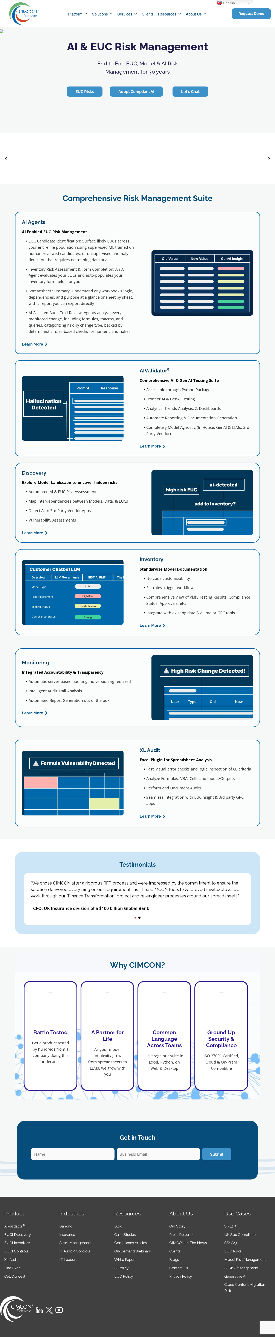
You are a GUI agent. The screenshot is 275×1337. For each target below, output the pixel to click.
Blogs (174, 1259)
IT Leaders (68, 1259)
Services (124, 14)
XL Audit (11, 1259)
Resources (167, 14)
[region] (137, 80)
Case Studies (125, 1234)
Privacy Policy (180, 1276)
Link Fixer (12, 1268)
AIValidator (14, 1226)
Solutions (100, 14)
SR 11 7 (230, 1226)
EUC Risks (232, 1251)
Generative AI (235, 1276)
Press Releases (181, 1234)
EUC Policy (123, 1276)
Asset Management (75, 1243)
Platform (75, 14)
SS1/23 (230, 1243)
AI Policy (121, 1268)
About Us (194, 14)
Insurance (67, 1234)
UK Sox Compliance (241, 1234)
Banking (65, 1226)
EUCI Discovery (17, 1234)
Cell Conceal (14, 1276)
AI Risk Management (241, 1268)
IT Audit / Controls (74, 1251)
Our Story (177, 1226)
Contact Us (178, 1268)
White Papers (125, 1259)
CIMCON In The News (188, 1243)
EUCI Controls (16, 1251)
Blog (118, 1226)
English (228, 3)
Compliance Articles (130, 1243)
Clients (148, 14)
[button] (6, 159)
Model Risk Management (245, 1259)
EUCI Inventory (17, 1243)
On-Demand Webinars (132, 1251)
